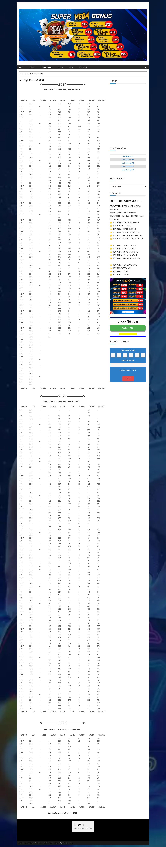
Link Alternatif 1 (128, 160)
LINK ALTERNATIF (46, 67)
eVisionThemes (67, 843)
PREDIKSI (32, 67)
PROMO (60, 67)
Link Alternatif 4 (128, 170)
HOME (21, 67)
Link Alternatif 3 (128, 166)
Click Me (127, 327)
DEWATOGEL (115, 206)
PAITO (71, 67)
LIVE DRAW (83, 67)
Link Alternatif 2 (128, 163)
